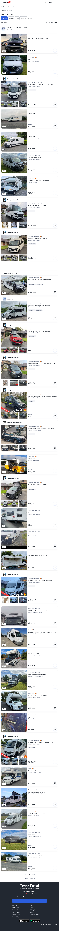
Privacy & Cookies (10, 925)
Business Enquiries (17, 910)
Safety (32, 912)
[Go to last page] (56, 874)
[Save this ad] (55, 50)
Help (31, 907)
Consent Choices (34, 914)
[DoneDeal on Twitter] (23, 896)
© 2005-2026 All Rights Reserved (49, 924)
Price (17, 18)
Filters (5, 18)
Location (11, 18)
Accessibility (15, 916)
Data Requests (16, 914)
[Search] (3, 10)
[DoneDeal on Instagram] (41, 896)
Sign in (29, 901)
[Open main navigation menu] (56, 2)
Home (9, 6)
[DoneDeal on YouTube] (29, 896)
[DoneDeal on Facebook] (17, 896)
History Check (16, 912)
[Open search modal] (46, 2)
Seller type (23, 18)
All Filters (30, 18)
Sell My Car (33, 910)
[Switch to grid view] (46, 22)
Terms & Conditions (21, 925)
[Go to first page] (2, 874)
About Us (14, 905)
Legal (3, 925)
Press (31, 905)
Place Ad (51, 2)
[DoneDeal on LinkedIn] (35, 896)
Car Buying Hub (16, 907)
